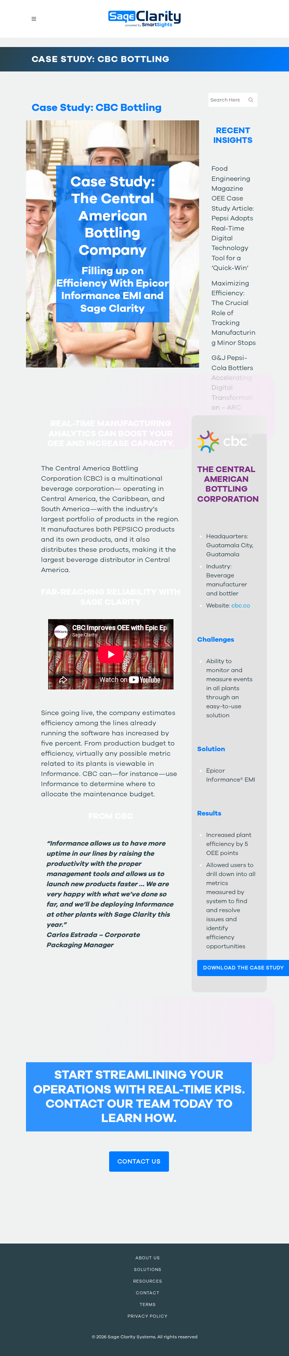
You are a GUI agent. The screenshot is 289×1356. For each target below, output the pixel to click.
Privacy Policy (147, 1316)
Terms (148, 1304)
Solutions (147, 1269)
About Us (147, 1258)
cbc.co (240, 605)
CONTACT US (139, 1161)
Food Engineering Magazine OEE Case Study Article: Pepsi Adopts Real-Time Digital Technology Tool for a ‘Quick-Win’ (232, 218)
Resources (147, 1281)
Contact (148, 1293)
